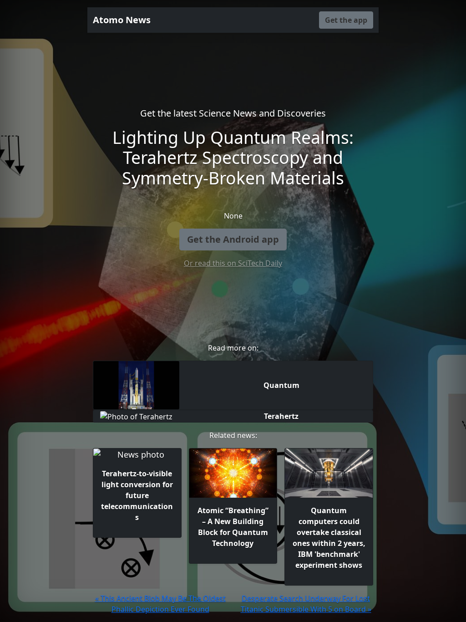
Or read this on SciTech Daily (233, 263)
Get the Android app (233, 239)
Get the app (346, 20)
